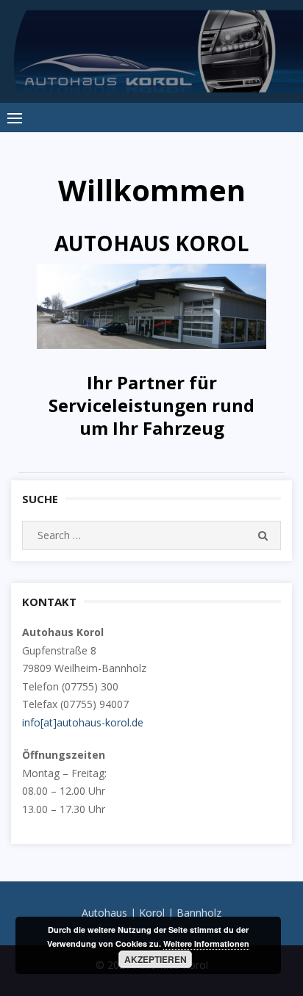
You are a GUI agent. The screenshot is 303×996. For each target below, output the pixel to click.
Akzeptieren (155, 959)
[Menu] (14, 117)
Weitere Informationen (206, 943)
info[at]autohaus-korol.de (82, 722)
